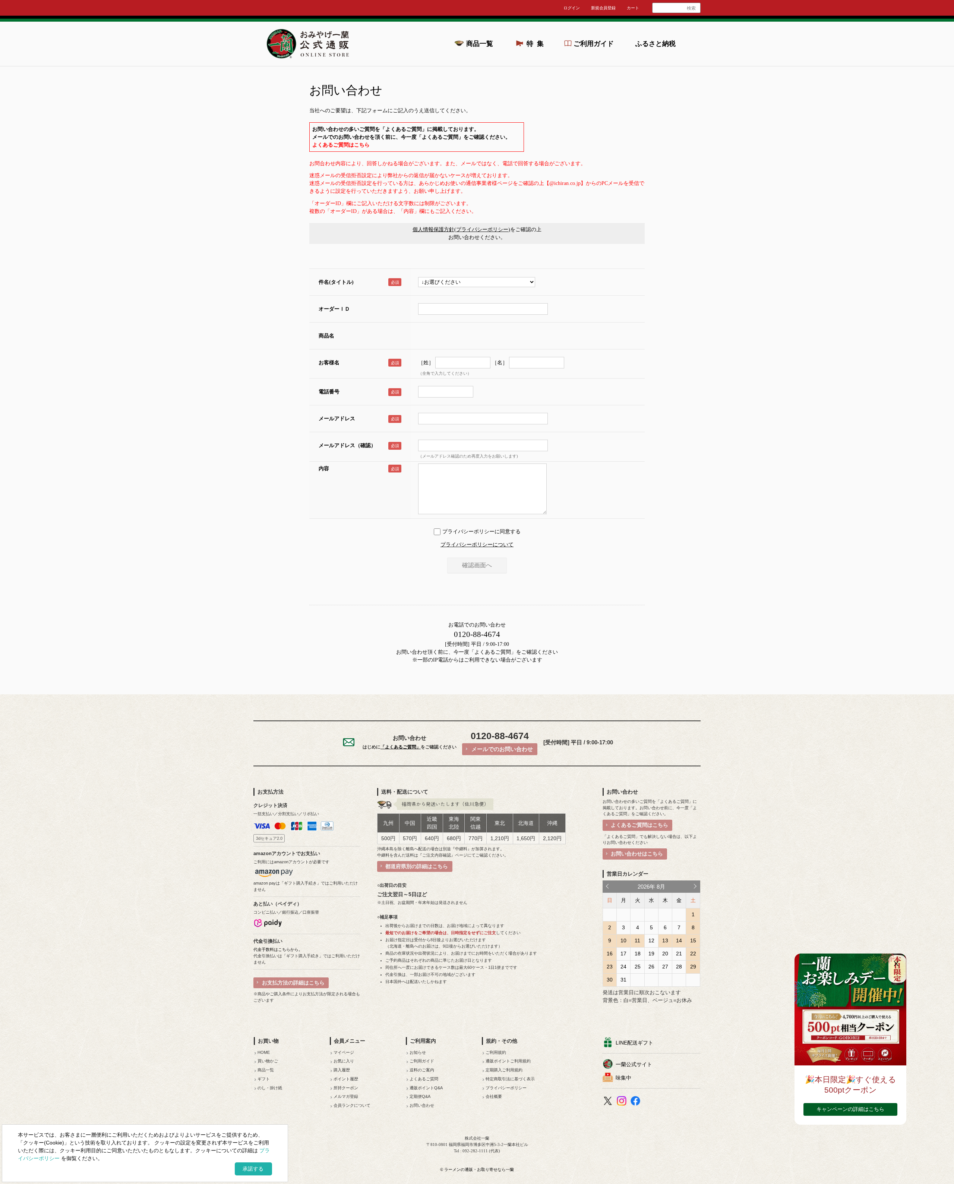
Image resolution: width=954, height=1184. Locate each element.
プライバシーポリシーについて (477, 544)
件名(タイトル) (336, 282)
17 (623, 954)
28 (679, 967)
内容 (324, 468)
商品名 (326, 336)
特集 (537, 43)
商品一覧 (479, 43)
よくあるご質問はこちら (341, 145)
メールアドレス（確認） (347, 445)
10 (623, 940)
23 (610, 967)
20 (665, 954)
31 (623, 980)
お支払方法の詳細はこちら (293, 983)
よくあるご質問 (424, 1079)
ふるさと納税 (655, 43)
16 (610, 954)
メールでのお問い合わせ (502, 749)
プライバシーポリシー (506, 1088)
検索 (691, 8)
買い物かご (268, 1061)
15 (693, 940)
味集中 (623, 1078)
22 (693, 954)
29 (693, 967)
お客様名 (329, 362)
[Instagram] (622, 1102)
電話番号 (329, 392)
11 (637, 940)
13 (665, 940)
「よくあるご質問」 (492, 652)
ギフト (264, 1079)
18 (638, 954)
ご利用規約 (496, 1052)
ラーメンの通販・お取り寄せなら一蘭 (479, 1169)
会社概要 (494, 1096)
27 (665, 967)
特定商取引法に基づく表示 (510, 1079)
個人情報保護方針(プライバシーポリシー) (461, 229)
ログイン (571, 8)
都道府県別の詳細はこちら (416, 866)
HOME (264, 1052)
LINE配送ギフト (634, 1043)
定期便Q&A (420, 1096)
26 (651, 967)
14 (679, 940)
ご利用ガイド (594, 43)
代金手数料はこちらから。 (278, 949)
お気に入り (344, 1061)
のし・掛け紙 (270, 1088)
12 (651, 940)
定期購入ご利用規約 (504, 1070)
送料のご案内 (422, 1070)
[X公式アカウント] (609, 1102)
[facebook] (636, 1102)
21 (679, 954)
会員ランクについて (352, 1105)
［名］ (500, 362)
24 (623, 967)
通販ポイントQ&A (426, 1088)
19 (651, 954)
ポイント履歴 (346, 1079)
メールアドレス (337, 418)
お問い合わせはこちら (637, 854)
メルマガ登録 (346, 1096)
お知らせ (418, 1052)
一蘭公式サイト (634, 1064)
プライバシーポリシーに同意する (481, 531)
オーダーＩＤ (334, 309)
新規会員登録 (603, 8)
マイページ (344, 1052)
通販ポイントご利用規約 (508, 1061)
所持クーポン (346, 1088)
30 (610, 980)
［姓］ (426, 362)
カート (633, 8)
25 (638, 967)
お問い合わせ (422, 1105)
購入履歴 (342, 1070)
